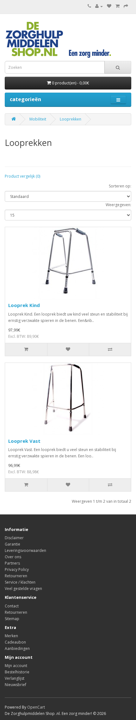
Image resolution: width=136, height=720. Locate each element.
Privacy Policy (17, 569)
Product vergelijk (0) (22, 176)
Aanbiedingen (17, 648)
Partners (12, 563)
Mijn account (16, 665)
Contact (12, 606)
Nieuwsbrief (15, 684)
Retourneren (16, 576)
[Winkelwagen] (117, 6)
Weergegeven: (118, 204)
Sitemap (12, 618)
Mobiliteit (37, 119)
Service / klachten (20, 582)
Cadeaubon (15, 642)
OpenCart (36, 707)
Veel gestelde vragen (23, 588)
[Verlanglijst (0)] (109, 6)
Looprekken (70, 119)
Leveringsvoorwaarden (25, 550)
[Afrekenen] (126, 6)
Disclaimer (14, 537)
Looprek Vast (24, 441)
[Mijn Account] (99, 6)
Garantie (12, 544)
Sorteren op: (120, 186)
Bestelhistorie (17, 672)
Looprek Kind (24, 305)
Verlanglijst (14, 678)
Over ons (13, 557)
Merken (11, 635)
